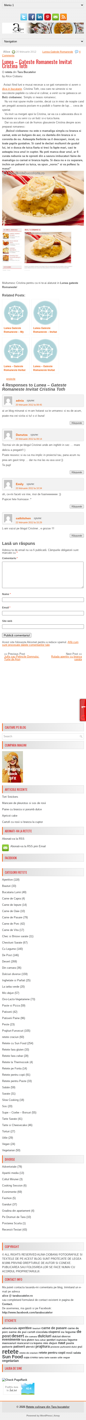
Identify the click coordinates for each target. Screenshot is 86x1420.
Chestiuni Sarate (12, 942)
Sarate (6, 1093)
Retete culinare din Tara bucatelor (48, 1406)
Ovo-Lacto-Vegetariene (16, 999)
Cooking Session (12, 1185)
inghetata (61, 1340)
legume (72, 1339)
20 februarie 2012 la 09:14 (29, 439)
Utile (5, 1137)
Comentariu (10, 558)
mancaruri (9, 1343)
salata (77, 1352)
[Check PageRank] (14, 1379)
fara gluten (27, 1339)
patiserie (7, 1346)
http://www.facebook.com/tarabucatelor (27, 1312)
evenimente (11, 1339)
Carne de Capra (11, 898)
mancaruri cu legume (29, 1343)
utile (60, 1357)
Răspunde (77, 423)
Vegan (6, 1144)
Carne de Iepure (11, 904)
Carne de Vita (10, 930)
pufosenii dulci (68, 1347)
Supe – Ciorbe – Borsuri (16, 1112)
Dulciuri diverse (11, 974)
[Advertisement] (43, 692)
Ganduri (6, 1204)
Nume (6, 594)
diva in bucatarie (12, 88)
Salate (6, 1087)
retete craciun (10, 1037)
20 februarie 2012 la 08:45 (29, 404)
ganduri (51, 1339)
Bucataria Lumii (11, 892)
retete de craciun (28, 1353)
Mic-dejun (8, 993)
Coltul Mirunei (10, 1179)
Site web (7, 621)
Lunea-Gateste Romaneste (57, 51)
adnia (20, 400)
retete (10, 1351)
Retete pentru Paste (14, 1081)
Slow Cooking (10, 1100)
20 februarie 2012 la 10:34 (29, 488)
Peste (5, 1024)
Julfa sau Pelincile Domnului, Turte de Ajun (21, 658)
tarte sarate (50, 1357)
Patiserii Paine (11, 1018)
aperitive (25, 1328)
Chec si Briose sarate (15, 936)
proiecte (10, 378)
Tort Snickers (10, 796)
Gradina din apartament (16, 1210)
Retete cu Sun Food (14, 1043)
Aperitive (7, 879)
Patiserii (7, 1011)
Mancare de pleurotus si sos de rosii (24, 803)
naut (61, 1343)
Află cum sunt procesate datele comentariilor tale (40, 643)
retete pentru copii (52, 1352)
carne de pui (18, 1332)
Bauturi (6, 886)
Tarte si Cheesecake (14, 1125)
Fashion (7, 1198)
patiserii (19, 1346)
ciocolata (42, 1332)
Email (6, 607)
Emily (20, 484)
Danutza (22, 434)
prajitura (42, 1346)
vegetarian (10, 1361)
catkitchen (23, 518)
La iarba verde (10, 986)
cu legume (68, 1332)
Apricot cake (9, 815)
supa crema (31, 1357)
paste (70, 1343)
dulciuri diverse (61, 1336)
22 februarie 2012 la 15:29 (29, 522)
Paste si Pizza (11, 1005)
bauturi (36, 1328)
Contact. (7, 1304)
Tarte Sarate (9, 1118)
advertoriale (9, 1328)
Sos (4, 1106)
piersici (30, 1346)
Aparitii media (10, 1173)
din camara (31, 1336)
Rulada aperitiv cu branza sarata (66, 658)
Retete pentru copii (13, 1074)
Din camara (9, 967)
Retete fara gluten (13, 1049)
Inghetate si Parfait (13, 980)
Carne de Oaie (10, 911)
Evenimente (9, 1191)
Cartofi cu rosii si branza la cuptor (22, 822)
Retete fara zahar (12, 1055)
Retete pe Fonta (12, 1068)
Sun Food (12, 1356)
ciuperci (54, 1332)
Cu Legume (9, 948)
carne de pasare (54, 1328)
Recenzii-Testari (12, 1229)
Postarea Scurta (12, 1223)
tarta (41, 1357)
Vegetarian (8, 1150)
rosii (69, 1352)
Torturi (6, 1131)
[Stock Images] (12, 781)
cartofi (31, 1332)
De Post (7, 955)
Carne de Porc (10, 923)
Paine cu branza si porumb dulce (22, 809)
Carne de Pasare (12, 917)
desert (17, 1336)
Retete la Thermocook (15, 1062)
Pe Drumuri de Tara (13, 1217)
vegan (66, 1357)
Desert (6, 961)
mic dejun (50, 1343)
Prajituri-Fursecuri (12, 1030)
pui (80, 1346)
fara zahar (40, 1340)
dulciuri (44, 1336)
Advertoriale (9, 1166)
